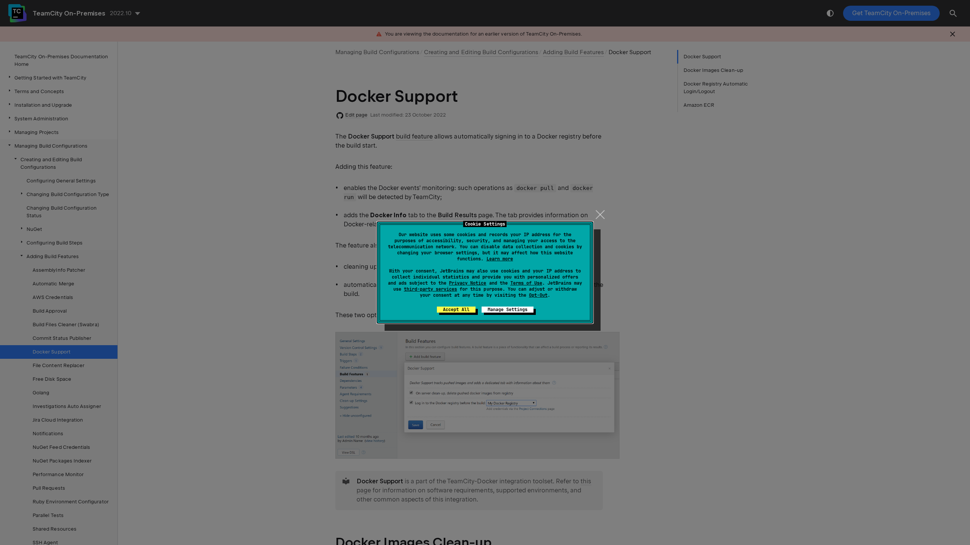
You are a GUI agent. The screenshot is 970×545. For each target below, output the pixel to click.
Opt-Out (538, 295)
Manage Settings (507, 310)
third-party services (430, 289)
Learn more (500, 259)
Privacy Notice (467, 283)
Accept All (456, 310)
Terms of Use (526, 283)
